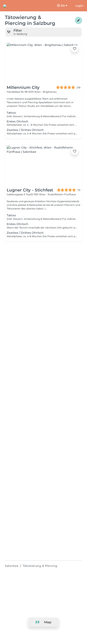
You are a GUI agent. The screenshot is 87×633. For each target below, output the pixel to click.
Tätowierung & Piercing (40, 566)
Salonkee (11, 566)
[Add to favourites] (74, 48)
